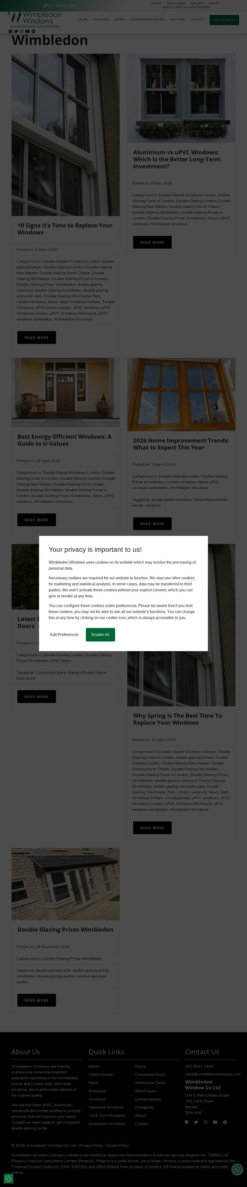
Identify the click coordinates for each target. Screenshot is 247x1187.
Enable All (100, 635)
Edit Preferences (64, 635)
